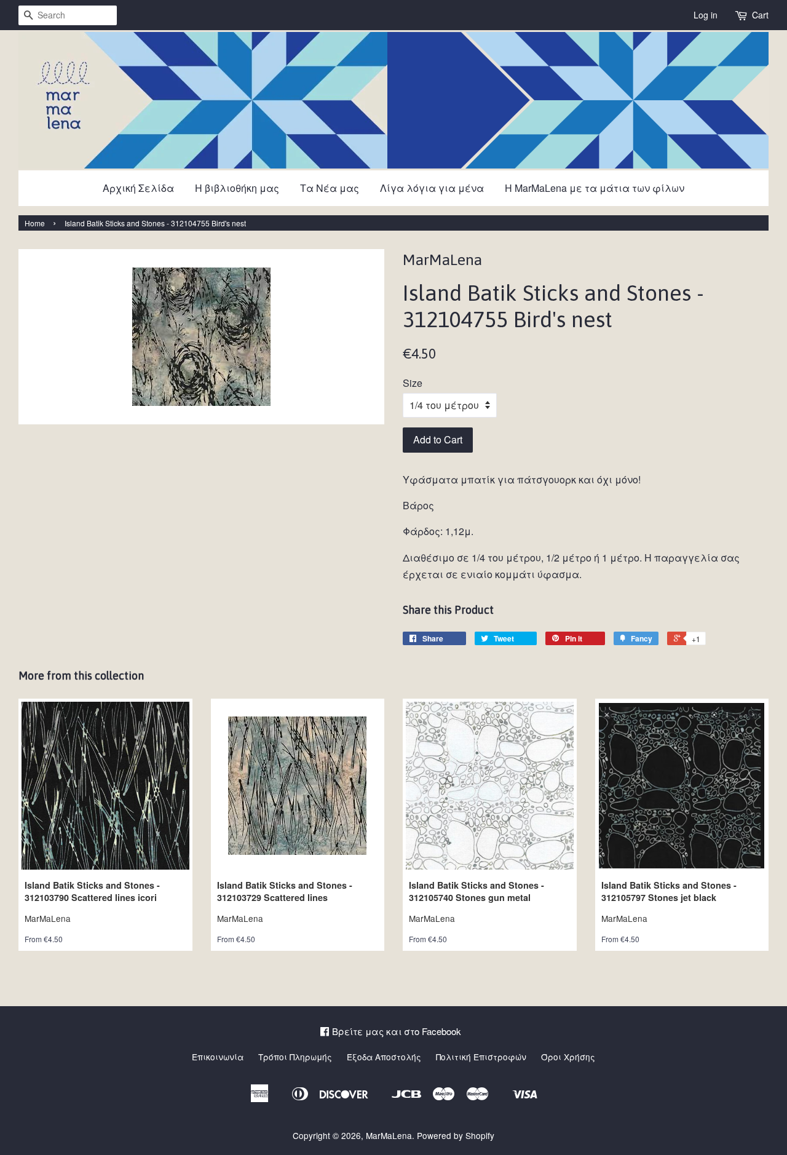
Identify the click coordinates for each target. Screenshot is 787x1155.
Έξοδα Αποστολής (384, 1056)
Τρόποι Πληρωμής (295, 1056)
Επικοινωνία (217, 1056)
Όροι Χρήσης (568, 1056)
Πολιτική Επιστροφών (481, 1056)
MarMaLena (389, 1135)
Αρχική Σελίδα (138, 188)
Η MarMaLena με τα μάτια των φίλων (594, 188)
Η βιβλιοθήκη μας (237, 188)
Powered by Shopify (455, 1135)
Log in (706, 15)
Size (412, 383)
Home (35, 223)
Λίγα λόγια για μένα (432, 188)
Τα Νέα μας (329, 188)
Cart (760, 15)
